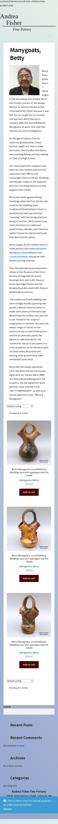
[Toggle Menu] (50, 35)
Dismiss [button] (8, 808)
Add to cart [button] (29, 492)
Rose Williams (30, 252)
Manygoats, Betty (29, 480)
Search (7, 706)
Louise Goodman (18, 256)
